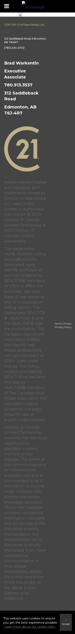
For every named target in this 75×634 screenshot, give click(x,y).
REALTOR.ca (15, 377)
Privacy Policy (63, 327)
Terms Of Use (62, 323)
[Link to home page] (37, 6)
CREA (14, 286)
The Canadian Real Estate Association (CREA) (24, 334)
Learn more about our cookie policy (30, 627)
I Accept (66, 622)
